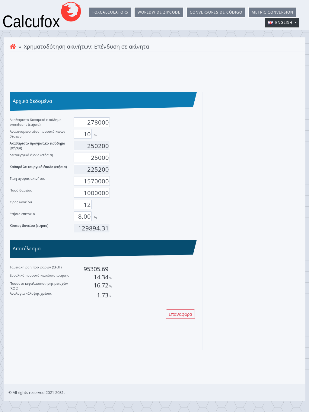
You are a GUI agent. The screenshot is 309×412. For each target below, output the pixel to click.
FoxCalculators (110, 12)
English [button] (283, 22)
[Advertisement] (154, 71)
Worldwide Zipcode (159, 12)
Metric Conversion (272, 12)
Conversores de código (216, 12)
